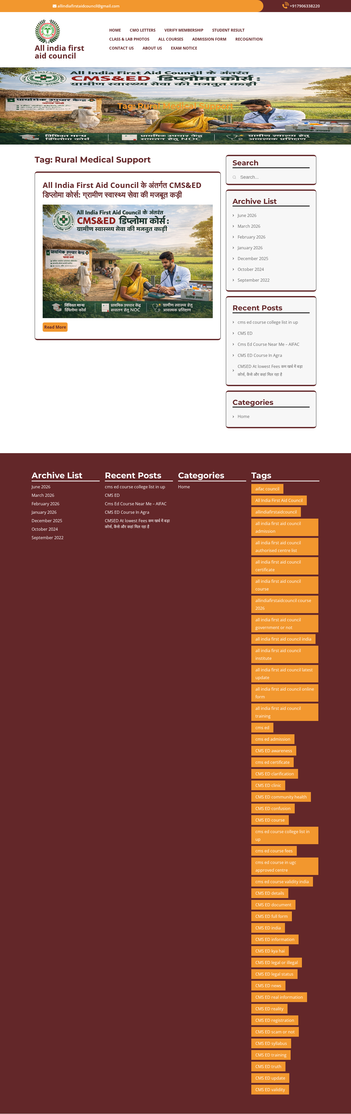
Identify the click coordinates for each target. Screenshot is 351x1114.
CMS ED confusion (273, 808)
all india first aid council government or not (278, 623)
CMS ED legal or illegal (276, 962)
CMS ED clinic (268, 785)
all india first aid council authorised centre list (278, 546)
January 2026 (250, 248)
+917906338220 (304, 5)
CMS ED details (269, 893)
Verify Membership (183, 30)
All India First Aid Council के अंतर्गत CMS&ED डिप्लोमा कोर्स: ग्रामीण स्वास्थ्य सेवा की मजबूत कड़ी (122, 190)
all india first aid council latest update (284, 673)
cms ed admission (272, 739)
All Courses (170, 39)
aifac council (267, 489)
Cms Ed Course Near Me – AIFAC (268, 344)
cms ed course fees (274, 851)
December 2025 (253, 258)
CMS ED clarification (274, 774)
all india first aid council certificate (278, 566)
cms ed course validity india (282, 881)
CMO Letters (142, 30)
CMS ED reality (269, 1009)
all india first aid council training (278, 712)
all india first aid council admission (278, 527)
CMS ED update (270, 1078)
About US (152, 48)
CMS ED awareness (273, 751)
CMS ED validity (270, 1089)
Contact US (121, 48)
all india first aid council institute (278, 654)
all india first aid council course (278, 585)
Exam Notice (184, 48)
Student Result (228, 30)
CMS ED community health (281, 797)
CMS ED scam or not (275, 1032)
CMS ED (245, 333)
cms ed (262, 727)
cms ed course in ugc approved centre (275, 866)
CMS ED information (274, 939)
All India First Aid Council (279, 500)
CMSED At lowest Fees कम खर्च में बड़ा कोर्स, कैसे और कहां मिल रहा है (137, 523)
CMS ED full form (271, 916)
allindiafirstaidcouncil (276, 512)
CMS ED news (268, 985)
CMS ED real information (279, 997)
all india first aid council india (283, 639)
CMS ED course (270, 820)
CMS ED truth (268, 1066)
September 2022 (254, 280)
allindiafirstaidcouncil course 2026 (283, 604)
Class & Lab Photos (129, 39)
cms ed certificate (272, 762)
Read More (55, 327)
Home (115, 30)
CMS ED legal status (274, 974)
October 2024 (251, 269)
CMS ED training (271, 1055)
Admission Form (209, 39)
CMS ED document (273, 905)
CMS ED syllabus (271, 1043)
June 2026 (247, 215)
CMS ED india (268, 928)
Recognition (249, 39)
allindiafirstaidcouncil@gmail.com (88, 5)
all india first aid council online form (284, 693)
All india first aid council (59, 52)
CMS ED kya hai (270, 951)
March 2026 (249, 226)
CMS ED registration (274, 1020)
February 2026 (251, 237)
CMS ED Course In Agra (260, 355)
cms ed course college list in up (268, 322)
